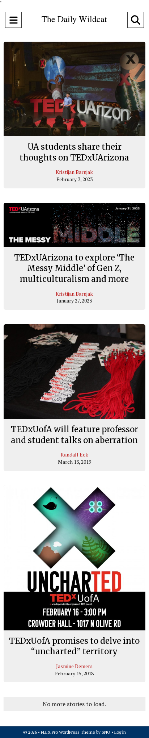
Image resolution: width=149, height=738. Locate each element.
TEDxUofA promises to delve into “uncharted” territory (74, 646)
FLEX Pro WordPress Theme (68, 732)
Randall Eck (74, 454)
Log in (120, 732)
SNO (106, 732)
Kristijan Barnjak (74, 171)
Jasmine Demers (74, 666)
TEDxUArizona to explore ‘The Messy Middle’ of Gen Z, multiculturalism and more (74, 268)
